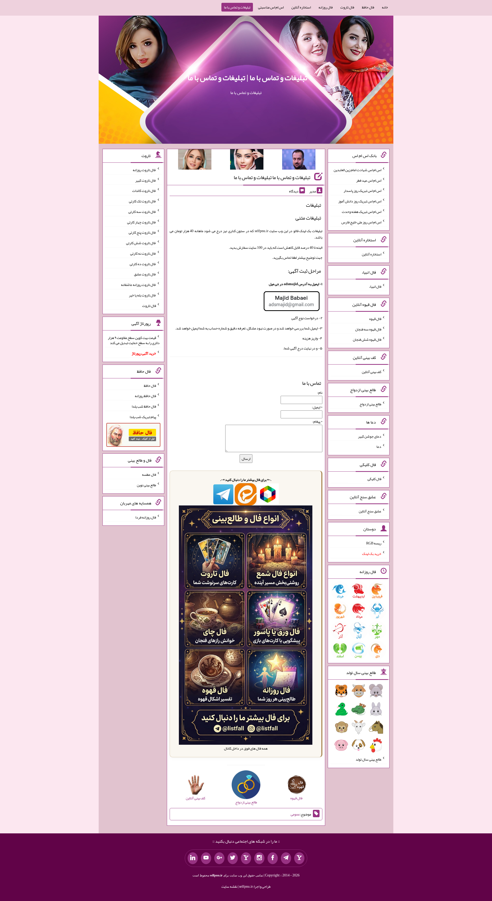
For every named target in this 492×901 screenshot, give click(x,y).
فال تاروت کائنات (144, 190)
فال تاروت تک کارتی (142, 201)
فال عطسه (149, 474)
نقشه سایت (229, 886)
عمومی (295, 814)
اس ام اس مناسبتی (271, 7)
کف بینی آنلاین (371, 371)
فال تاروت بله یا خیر (142, 295)
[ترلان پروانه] (246, 160)
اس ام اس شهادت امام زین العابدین (357, 169)
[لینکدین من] (193, 858)
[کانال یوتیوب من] (206, 858)
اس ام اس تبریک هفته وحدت (361, 211)
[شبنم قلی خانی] (194, 160)
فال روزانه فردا (145, 517)
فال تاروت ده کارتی (143, 263)
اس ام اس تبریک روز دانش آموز (359, 201)
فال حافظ (368, 7)
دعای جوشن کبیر (369, 436)
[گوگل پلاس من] (219, 858)
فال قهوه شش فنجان (367, 339)
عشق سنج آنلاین (370, 510)
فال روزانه (326, 7)
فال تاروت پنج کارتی (142, 232)
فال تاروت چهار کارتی (141, 221)
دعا (378, 446)
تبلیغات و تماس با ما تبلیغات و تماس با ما (272, 177)
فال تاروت (347, 7)
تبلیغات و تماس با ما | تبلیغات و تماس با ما (247, 77)
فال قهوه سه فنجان (368, 329)
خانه (385, 7)
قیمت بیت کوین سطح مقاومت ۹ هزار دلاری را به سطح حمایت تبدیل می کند (134, 340)
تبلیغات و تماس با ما (237, 7)
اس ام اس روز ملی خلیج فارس (361, 221)
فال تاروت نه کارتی (143, 253)
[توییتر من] (233, 858)
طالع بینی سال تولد (368, 759)
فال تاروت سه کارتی (142, 211)
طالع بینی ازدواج (370, 404)
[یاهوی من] (299, 858)
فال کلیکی (374, 478)
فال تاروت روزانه (144, 169)
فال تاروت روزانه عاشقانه (138, 284)
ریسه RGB (373, 543)
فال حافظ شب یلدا (144, 406)
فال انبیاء (375, 286)
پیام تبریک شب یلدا (143, 416)
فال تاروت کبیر (145, 180)
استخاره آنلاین (301, 7)
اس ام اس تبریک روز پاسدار (362, 190)
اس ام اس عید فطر (368, 180)
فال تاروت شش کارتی (141, 242)
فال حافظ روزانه (145, 395)
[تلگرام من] (286, 858)
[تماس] (246, 858)
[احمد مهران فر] (298, 160)
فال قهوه (375, 318)
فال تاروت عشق (145, 274)
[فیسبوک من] (273, 858)
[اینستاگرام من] (259, 858)
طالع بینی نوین (146, 485)
